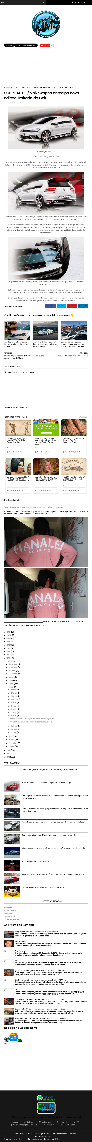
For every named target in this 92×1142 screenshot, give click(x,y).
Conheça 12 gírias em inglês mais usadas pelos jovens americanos (50, 769)
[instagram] (84, 2)
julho (11, 680)
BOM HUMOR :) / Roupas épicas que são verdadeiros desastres (34, 507)
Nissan (17, 989)
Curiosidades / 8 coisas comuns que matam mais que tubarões (42, 1009)
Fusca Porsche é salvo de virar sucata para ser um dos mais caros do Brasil (53, 822)
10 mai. (14, 716)
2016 (9, 658)
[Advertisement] (46, 64)
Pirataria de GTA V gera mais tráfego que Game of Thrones (40, 999)
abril (11, 736)
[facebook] (75, 2)
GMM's (57, 1139)
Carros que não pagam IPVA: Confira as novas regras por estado (49, 835)
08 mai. (14, 726)
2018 (9, 651)
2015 (9, 661)
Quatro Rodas (52, 157)
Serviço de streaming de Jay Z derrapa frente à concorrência (40, 970)
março (12, 740)
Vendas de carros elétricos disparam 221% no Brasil (43, 887)
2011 (8, 757)
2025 (9, 632)
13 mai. (14, 709)
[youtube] (72, 2)
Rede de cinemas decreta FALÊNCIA (37, 861)
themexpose (55, 1136)
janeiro (12, 746)
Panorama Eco (10, 910)
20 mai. (14, 699)
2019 (9, 648)
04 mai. (14, 729)
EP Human (8, 913)
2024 (9, 635)
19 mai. (14, 703)
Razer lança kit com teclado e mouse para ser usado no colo (40, 1018)
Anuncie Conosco (19, 1139)
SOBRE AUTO (15, 87)
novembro (13, 667)
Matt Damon (20, 941)
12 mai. (14, 712)
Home (6, 87)
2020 (9, 645)
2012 (9, 754)
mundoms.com (37, 1139)
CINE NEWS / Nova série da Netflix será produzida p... (31, 722)
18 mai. (14, 706)
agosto (12, 677)
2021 (9, 642)
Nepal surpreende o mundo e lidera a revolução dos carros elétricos (16, 344)
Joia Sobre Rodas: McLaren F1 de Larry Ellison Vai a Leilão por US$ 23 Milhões (45, 344)
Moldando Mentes (11, 919)
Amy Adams (20, 951)
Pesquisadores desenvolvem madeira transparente (36, 931)
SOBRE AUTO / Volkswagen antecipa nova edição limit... (33, 718)
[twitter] (78, 2)
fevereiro (13, 743)
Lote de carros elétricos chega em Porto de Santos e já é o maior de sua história (73, 344)
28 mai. (14, 689)
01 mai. (14, 732)
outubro (12, 670)
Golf (6, 165)
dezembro (13, 664)
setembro (13, 674)
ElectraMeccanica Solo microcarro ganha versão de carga (46, 782)
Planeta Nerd (9, 916)
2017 (9, 655)
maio (11, 687)
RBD (16, 960)
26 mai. (14, 696)
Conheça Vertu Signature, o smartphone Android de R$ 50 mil (40, 980)
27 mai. (14, 693)
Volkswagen (12, 162)
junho (11, 683)
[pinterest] (81, 2)
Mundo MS (8, 907)
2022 (9, 638)
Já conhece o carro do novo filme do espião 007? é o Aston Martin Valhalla (53, 848)
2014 (9, 750)
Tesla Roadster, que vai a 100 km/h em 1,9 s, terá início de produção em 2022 (54, 874)
